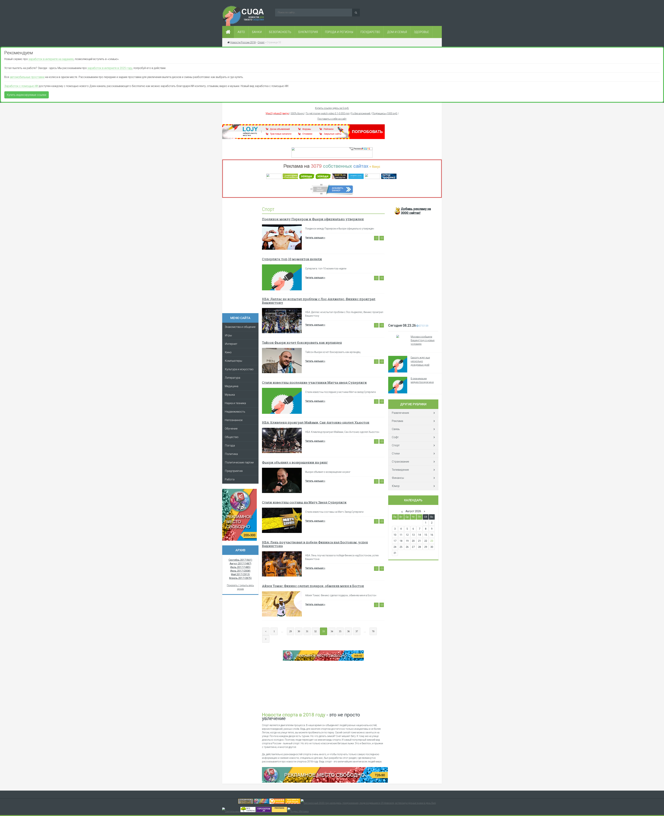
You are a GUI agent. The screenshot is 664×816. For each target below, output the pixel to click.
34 (332, 631)
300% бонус (297, 113)
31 (307, 631)
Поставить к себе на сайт (332, 118)
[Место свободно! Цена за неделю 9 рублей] (323, 659)
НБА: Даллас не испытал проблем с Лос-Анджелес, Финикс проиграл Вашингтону (318, 301)
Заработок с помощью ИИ (21, 86)
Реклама (397, 421)
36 (348, 631)
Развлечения (400, 412)
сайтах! (416, 211)
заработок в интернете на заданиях (51, 59)
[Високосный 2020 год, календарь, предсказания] (368, 803)
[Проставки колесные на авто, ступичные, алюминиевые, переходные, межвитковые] (292, 803)
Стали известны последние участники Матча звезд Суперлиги (314, 382)
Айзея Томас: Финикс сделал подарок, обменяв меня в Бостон (313, 586)
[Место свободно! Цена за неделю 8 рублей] (239, 539)
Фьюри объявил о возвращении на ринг (295, 462)
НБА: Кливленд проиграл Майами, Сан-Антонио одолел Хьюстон (315, 422)
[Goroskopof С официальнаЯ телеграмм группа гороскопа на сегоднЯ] (263, 811)
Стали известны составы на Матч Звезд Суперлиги (304, 502)
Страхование (400, 461)
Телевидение (400, 469)
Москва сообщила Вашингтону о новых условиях (423, 340)
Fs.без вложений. (361, 113)
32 (315, 631)
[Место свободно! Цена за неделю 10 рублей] (325, 781)
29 (290, 631)
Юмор (396, 486)
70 (373, 631)
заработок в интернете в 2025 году (109, 68)
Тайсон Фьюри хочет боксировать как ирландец (302, 342)
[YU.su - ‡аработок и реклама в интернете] (279, 811)
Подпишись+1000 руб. (384, 113)
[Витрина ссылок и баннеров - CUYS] (261, 803)
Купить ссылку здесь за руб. (332, 108)
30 (299, 631)
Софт (395, 437)
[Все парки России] (248, 811)
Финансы (398, 478)
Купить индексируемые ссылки (26, 94)
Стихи (396, 453)
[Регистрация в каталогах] (303, 138)
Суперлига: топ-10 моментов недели (292, 259)
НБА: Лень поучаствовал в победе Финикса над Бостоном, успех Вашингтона (315, 544)
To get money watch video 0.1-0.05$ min (327, 113)
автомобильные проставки (27, 77)
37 (357, 631)
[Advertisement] (242, 256)
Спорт (396, 445)
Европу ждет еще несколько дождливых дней (420, 361)
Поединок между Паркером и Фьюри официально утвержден (313, 219)
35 (340, 631)
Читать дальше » (315, 237)
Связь (396, 429)
